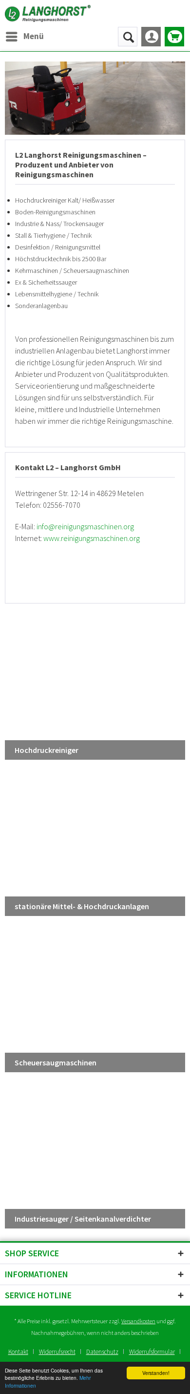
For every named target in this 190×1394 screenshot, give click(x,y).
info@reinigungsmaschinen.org (85, 526)
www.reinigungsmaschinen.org (91, 538)
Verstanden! (156, 1372)
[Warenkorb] (174, 36)
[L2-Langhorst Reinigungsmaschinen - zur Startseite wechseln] (48, 13)
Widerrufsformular (152, 1352)
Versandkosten (138, 1321)
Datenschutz (102, 1352)
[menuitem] (24, 36)
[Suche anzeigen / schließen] (127, 36)
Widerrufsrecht (57, 1352)
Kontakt (18, 1352)
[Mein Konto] (151, 36)
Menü (33, 36)
